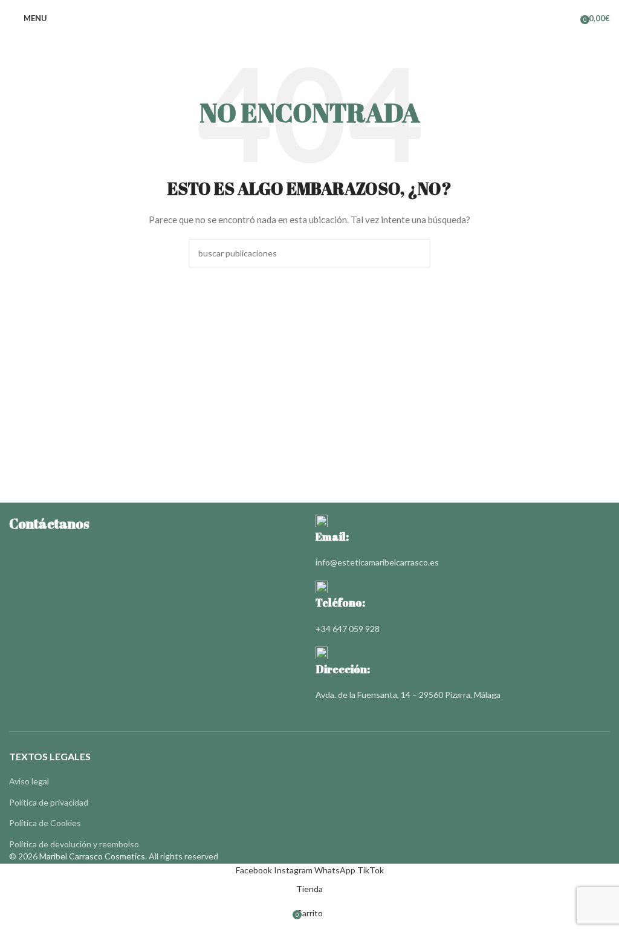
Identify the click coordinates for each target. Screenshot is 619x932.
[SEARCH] (416, 253)
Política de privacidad (48, 802)
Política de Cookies (45, 823)
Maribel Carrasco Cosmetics (92, 856)
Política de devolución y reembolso (74, 844)
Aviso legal (29, 781)
